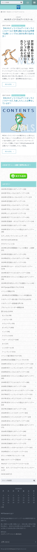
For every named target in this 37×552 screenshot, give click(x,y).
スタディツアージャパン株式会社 (11, 534)
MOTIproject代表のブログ (12, 287)
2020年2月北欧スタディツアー (13, 225)
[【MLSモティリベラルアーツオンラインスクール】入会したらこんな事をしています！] (18, 131)
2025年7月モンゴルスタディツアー (15, 193)
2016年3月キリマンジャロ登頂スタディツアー (17, 426)
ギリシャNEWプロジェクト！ (12, 455)
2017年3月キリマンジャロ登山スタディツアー (17, 403)
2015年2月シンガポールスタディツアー (16, 447)
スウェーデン (8, 323)
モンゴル (6, 315)
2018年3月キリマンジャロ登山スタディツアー (17, 377)
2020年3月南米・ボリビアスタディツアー (17, 221)
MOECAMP (6, 474)
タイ (5, 344)
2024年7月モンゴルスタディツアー (15, 209)
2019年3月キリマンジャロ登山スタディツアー (17, 278)
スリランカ (7, 335)
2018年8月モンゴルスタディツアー (15, 372)
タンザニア (8, 327)
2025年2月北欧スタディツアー (13, 189)
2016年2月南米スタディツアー (13, 431)
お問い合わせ (28, 2)
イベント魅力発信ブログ (11, 356)
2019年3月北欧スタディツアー (13, 262)
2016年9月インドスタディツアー (14, 413)
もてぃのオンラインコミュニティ (14, 236)
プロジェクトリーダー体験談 (12, 307)
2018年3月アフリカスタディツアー (15, 382)
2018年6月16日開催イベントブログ (15, 360)
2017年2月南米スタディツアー (13, 409)
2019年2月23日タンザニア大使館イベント (17, 283)
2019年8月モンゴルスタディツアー (15, 258)
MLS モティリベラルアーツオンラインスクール (17, 469)
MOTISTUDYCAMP (9, 240)
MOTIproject (12, 549)
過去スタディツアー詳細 (11, 459)
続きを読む (8, 84)
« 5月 (2, 507)
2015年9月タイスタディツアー (13, 435)
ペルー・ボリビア (10, 340)
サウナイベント (7, 244)
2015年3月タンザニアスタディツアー (16, 439)
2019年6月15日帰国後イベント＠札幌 (17, 295)
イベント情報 (8, 291)
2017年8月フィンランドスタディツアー (16, 394)
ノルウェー (7, 319)
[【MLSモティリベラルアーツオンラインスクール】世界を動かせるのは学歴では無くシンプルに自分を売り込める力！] (18, 64)
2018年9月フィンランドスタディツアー (16, 368)
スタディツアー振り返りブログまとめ (16, 299)
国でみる (7, 311)
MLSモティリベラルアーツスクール (15, 463)
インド (6, 331)
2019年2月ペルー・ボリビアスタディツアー (16, 267)
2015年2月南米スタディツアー (13, 443)
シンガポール (8, 348)
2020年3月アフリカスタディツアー (15, 217)
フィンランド (8, 352)
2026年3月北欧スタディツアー (13, 201)
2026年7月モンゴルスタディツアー (14, 205)
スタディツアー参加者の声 (12, 303)
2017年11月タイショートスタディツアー (17, 390)
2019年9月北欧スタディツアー (13, 254)
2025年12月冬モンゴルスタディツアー (16, 197)
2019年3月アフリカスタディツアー (15, 273)
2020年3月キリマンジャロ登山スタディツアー (17, 230)
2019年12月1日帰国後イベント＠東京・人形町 (17, 249)
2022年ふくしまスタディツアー (13, 213)
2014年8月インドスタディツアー (14, 451)
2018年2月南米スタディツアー (13, 386)
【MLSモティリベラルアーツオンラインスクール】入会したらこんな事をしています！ (18, 100)
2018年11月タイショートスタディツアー (17, 364)
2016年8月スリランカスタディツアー (16, 417)
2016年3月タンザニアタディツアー (15, 421)
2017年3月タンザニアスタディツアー (16, 398)
